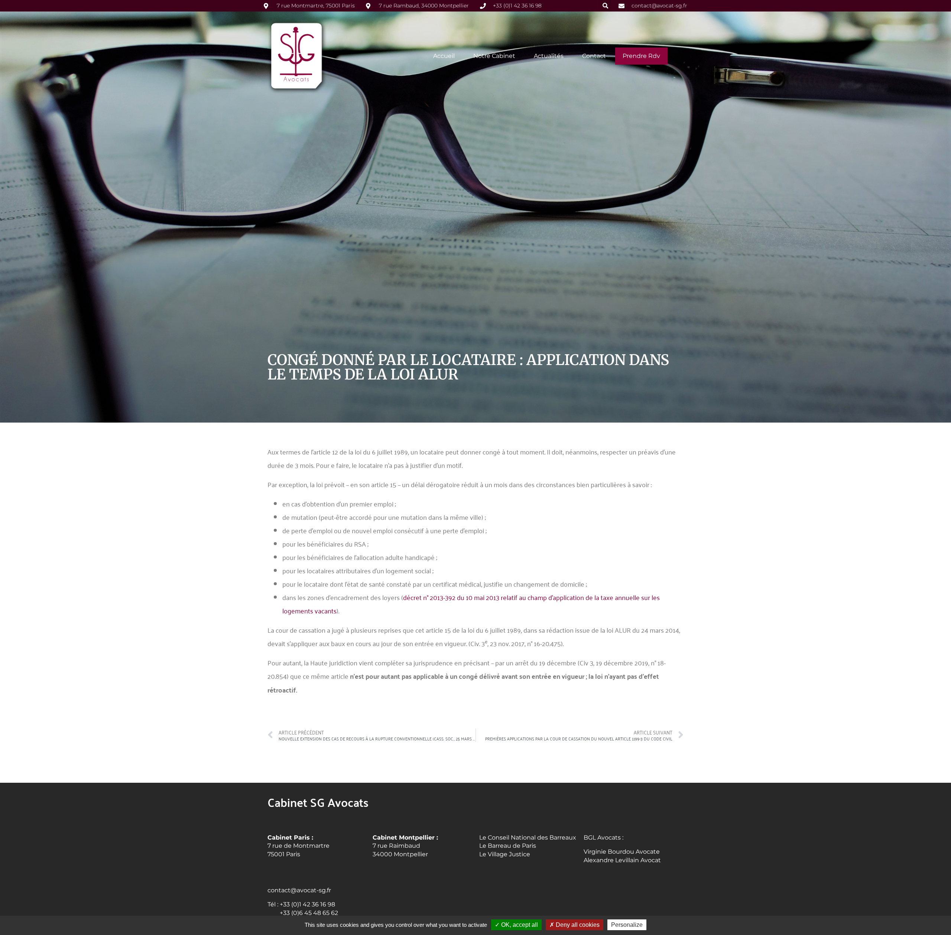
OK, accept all (519, 925)
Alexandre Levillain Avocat (622, 860)
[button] (605, 6)
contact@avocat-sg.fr (299, 890)
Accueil (444, 55)
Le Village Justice (504, 854)
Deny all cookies (577, 925)
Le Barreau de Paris (507, 845)
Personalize (627, 925)
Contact (594, 55)
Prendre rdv (641, 55)
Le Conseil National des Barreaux (527, 837)
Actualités (549, 55)
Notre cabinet (494, 55)
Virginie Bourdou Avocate (622, 851)
